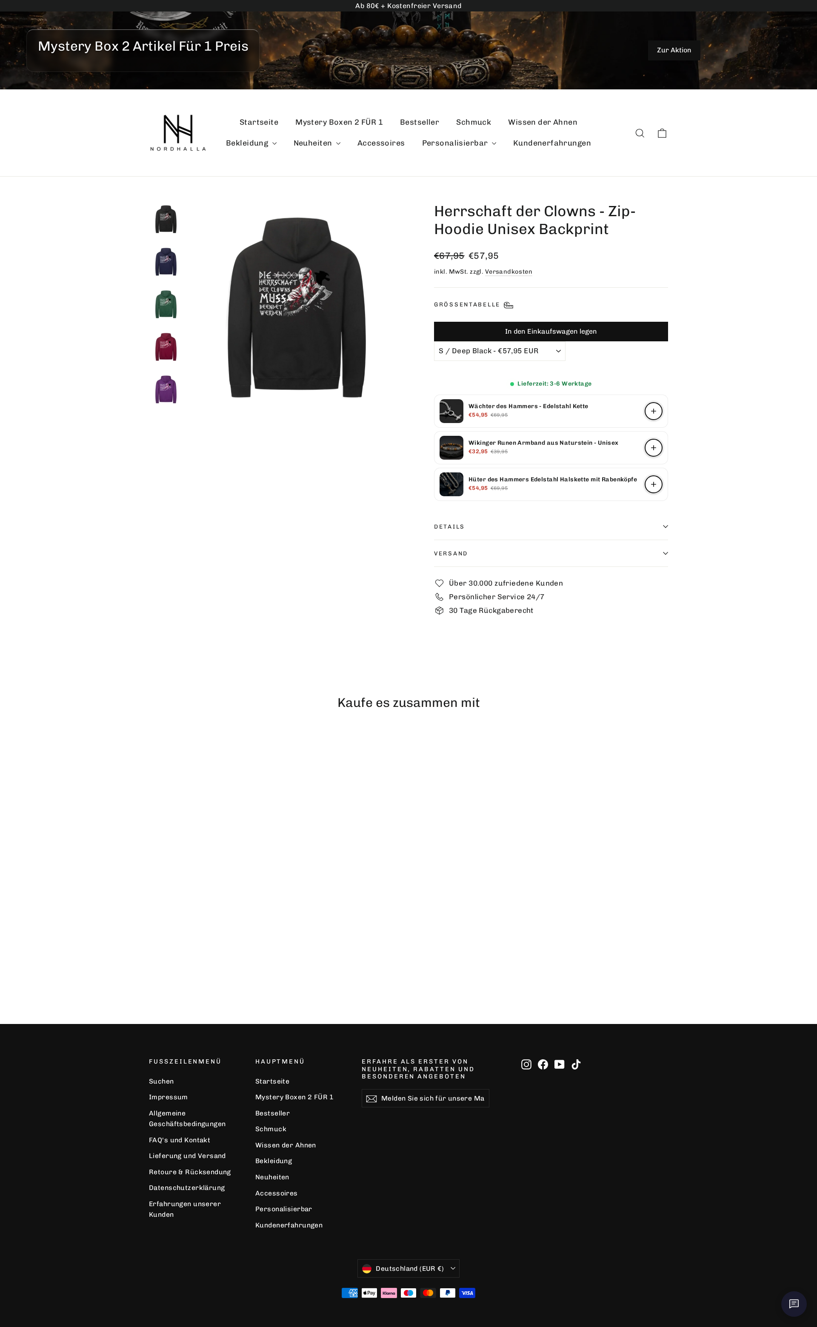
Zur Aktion (674, 50)
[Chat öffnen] (794, 1304)
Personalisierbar (456, 143)
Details (449, 526)
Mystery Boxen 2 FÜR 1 (339, 122)
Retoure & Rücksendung (190, 1172)
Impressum (168, 1097)
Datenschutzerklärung (187, 1188)
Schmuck (473, 122)
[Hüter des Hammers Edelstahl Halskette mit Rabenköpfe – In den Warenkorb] (654, 484)
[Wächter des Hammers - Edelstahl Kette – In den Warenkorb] (654, 411)
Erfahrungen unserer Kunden (185, 1209)
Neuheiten (314, 143)
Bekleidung (248, 143)
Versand (451, 553)
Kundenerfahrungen (552, 143)
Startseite (259, 122)
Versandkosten (509, 271)
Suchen (161, 1081)
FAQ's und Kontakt (179, 1140)
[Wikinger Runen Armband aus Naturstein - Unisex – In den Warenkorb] (654, 448)
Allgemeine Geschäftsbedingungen (187, 1118)
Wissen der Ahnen (542, 122)
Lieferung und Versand (187, 1156)
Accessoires (381, 143)
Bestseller (419, 122)
